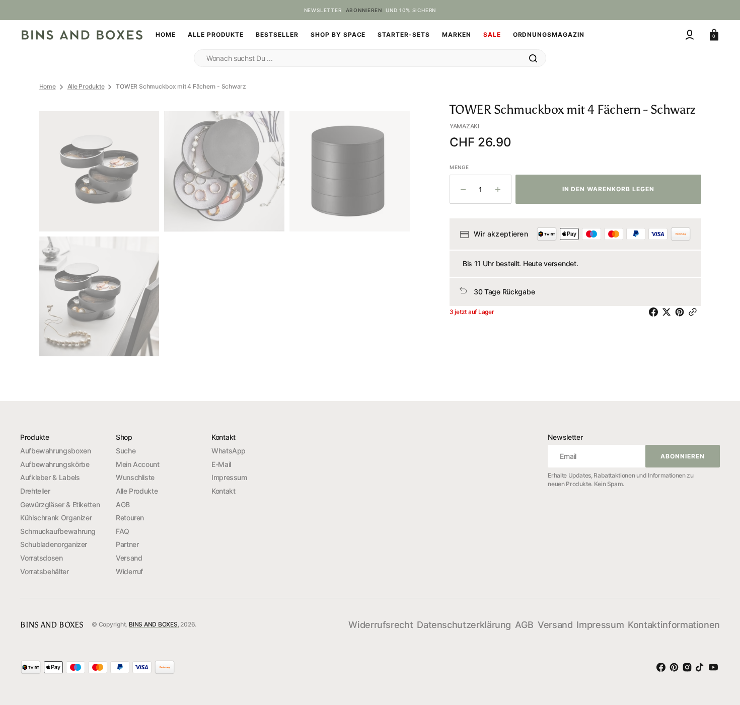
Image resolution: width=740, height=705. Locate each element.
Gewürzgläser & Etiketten (60, 504)
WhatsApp (228, 450)
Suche (125, 450)
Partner (127, 544)
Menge (459, 167)
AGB (123, 504)
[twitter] (668, 312)
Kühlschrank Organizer (56, 517)
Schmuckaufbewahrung (58, 531)
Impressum (229, 477)
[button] (690, 34)
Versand (129, 558)
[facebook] (655, 312)
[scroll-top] (715, 639)
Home (47, 86)
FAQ (122, 531)
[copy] (694, 312)
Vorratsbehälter (44, 571)
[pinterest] (681, 312)
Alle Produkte (86, 86)
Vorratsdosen (41, 558)
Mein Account (138, 464)
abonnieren (364, 10)
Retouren (130, 517)
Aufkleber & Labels (50, 477)
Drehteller (35, 491)
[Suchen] (533, 58)
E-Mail (221, 464)
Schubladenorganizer (53, 544)
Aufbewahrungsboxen (55, 450)
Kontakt (223, 491)
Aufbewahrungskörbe (55, 464)
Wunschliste (135, 477)
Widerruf (129, 571)
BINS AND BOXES (153, 624)
